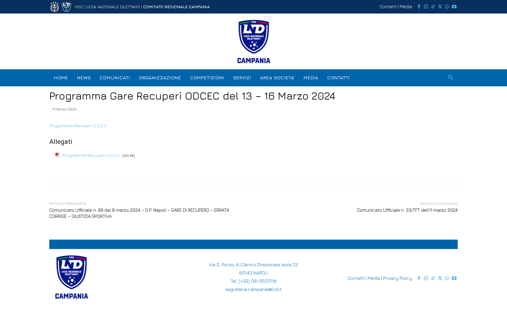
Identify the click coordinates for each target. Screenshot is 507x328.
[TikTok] (433, 6)
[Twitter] (440, 6)
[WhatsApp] (447, 6)
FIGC (79, 6)
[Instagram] (426, 6)
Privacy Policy (397, 278)
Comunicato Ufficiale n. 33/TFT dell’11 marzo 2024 (407, 210)
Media (406, 6)
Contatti (388, 6)
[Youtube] (454, 6)
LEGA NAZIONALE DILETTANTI (113, 6)
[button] (451, 78)
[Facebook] (418, 6)
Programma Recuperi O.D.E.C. (78, 125)
